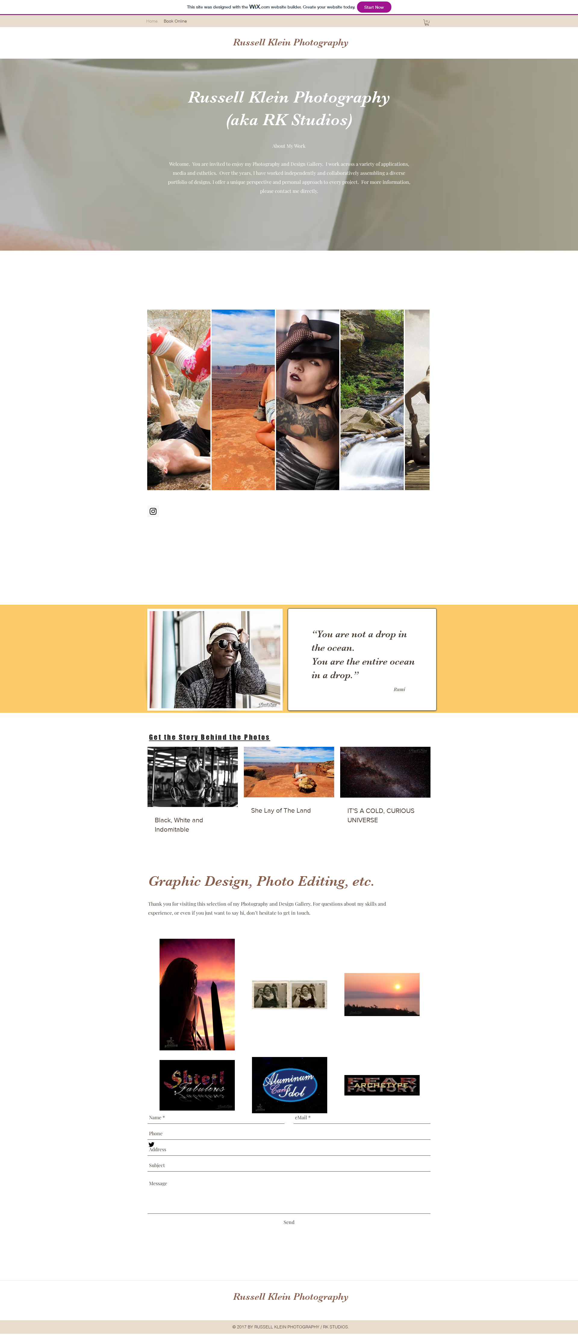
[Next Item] (419, 400)
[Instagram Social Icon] (153, 511)
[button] (426, 23)
